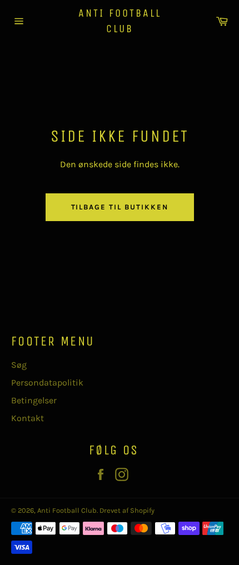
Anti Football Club (119, 21)
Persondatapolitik (47, 382)
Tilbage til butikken (119, 207)
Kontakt (27, 418)
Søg (19, 364)
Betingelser (34, 400)
